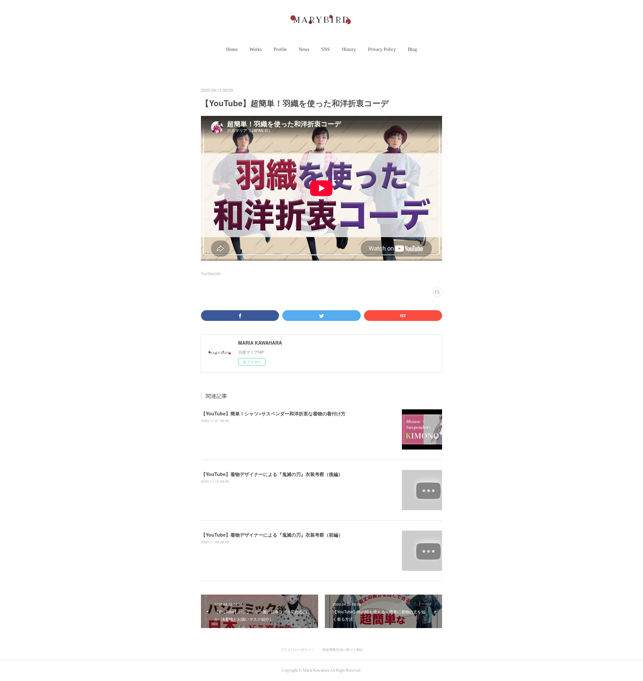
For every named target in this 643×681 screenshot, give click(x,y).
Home (231, 49)
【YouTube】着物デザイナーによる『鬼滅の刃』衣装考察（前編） (272, 534)
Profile (280, 49)
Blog (412, 49)
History (349, 49)
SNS (325, 49)
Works (255, 49)
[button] (231, 50)
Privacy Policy (382, 49)
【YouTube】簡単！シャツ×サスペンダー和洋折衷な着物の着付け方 (273, 413)
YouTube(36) (211, 273)
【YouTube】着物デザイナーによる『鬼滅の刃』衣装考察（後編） (272, 474)
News (304, 49)
